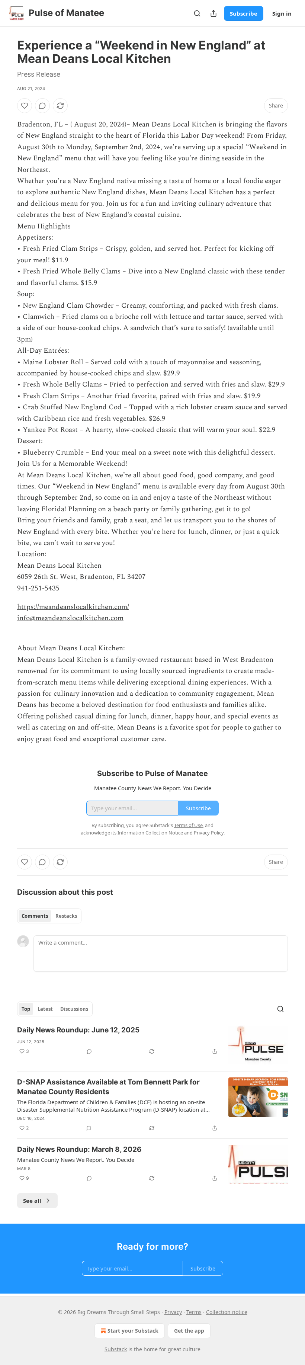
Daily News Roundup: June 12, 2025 (78, 1030)
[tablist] (49, 916)
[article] (152, 1045)
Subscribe (243, 13)
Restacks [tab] (66, 916)
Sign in (282, 13)
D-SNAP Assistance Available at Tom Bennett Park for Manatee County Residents (108, 1087)
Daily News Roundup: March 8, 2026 (79, 1149)
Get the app (189, 1330)
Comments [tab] (35, 916)
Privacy (173, 1312)
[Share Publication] (213, 13)
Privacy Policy (209, 832)
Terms (194, 1312)
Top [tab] (26, 1009)
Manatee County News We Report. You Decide (75, 1159)
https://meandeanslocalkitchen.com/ (73, 607)
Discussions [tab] (74, 1009)
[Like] (24, 105)
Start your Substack (132, 1330)
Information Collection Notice (150, 832)
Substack (116, 1349)
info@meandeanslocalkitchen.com (70, 618)
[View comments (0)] (42, 105)
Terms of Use (188, 825)
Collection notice (226, 1312)
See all (32, 1200)
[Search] (197, 13)
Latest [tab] (45, 1009)
